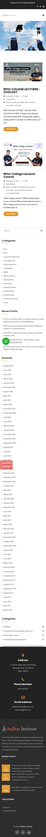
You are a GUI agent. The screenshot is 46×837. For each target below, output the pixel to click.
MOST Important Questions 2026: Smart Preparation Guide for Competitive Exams (25, 777)
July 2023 (7, 452)
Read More (10, 129)
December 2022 (9, 477)
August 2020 (8, 550)
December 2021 (9, 507)
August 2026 (8, 366)
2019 (5, 253)
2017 (5, 249)
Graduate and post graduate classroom (18, 631)
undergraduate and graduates (15, 639)
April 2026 (7, 374)
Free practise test (10, 264)
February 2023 (9, 473)
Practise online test (11, 299)
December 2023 (9, 434)
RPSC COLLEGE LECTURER (15, 102)
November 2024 (9, 409)
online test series (10, 287)
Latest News (10, 99)
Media (6, 272)
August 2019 (8, 593)
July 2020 (7, 554)
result (6, 303)
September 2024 (10, 413)
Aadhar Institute (26, 826)
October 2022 (9, 486)
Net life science (9, 276)
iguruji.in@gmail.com (23, 710)
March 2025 (8, 404)
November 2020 (9, 537)
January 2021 (9, 533)
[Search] (41, 230)
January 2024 (9, 430)
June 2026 (7, 370)
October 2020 (9, 542)
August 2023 (8, 447)
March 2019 (8, 610)
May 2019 (7, 606)
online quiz (8, 283)
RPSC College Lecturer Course (19, 175)
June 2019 (7, 602)
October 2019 (9, 584)
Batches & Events (9, 811)
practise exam (9, 295)
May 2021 (7, 516)
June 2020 (7, 559)
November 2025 (9, 387)
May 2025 (7, 396)
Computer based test (11, 257)
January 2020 (9, 572)
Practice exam (9, 291)
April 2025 (7, 400)
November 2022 (9, 482)
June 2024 (7, 422)
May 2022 (7, 490)
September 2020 (10, 546)
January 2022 (9, 503)
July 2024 (7, 417)
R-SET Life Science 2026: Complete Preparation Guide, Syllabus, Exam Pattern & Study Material (26, 768)
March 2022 (8, 494)
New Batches (10, 184)
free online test (9, 261)
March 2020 (8, 563)
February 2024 (9, 426)
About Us (6, 807)
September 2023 (10, 443)
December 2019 (9, 576)
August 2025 (8, 392)
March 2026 (8, 379)
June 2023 (7, 456)
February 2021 (9, 529)
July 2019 (7, 597)
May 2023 (7, 460)
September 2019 (10, 589)
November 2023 (9, 439)
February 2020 (9, 567)
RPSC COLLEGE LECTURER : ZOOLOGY (22, 90)
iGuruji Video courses (11, 635)
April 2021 (7, 520)
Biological (7, 627)
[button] (5, 341)
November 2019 (9, 580)
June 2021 (7, 512)
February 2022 (9, 499)
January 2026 (9, 383)
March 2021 (8, 524)
